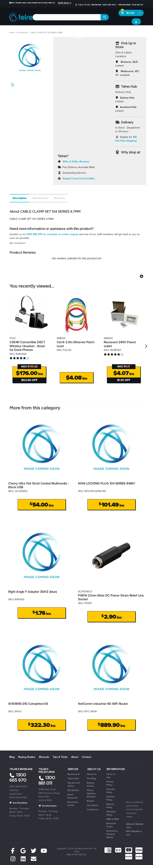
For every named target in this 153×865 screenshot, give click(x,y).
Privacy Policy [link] (109, 783)
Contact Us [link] (92, 809)
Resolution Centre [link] (73, 803)
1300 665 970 (34, 234)
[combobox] (67, 17)
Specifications (40, 198)
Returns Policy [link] (110, 805)
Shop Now (63, 3)
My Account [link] (73, 774)
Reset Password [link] (72, 796)
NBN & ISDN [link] (112, 819)
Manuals (44, 757)
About (74, 757)
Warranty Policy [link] (110, 813)
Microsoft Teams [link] (111, 825)
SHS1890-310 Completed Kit (28, 703)
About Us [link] (91, 774)
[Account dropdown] (136, 21)
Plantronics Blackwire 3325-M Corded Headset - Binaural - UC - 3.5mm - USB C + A (30, 849)
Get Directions (19, 802)
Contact (86, 757)
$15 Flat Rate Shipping (126, 139)
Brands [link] (90, 801)
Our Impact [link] (92, 805)
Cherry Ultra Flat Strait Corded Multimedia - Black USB (38, 485)
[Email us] (33, 859)
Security (109, 30)
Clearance (142, 30)
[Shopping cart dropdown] (140, 13)
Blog (12, 757)
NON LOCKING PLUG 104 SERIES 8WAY (106, 483)
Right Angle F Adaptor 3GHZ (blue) (32, 591)
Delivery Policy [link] (110, 798)
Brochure (59, 198)
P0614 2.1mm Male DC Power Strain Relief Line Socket (111, 597)
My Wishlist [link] (73, 790)
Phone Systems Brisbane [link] (91, 793)
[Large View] (12, 85)
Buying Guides (26, 757)
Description (20, 198)
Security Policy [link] (110, 790)
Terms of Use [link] (110, 775)
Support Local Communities (79, 178)
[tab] (19, 198)
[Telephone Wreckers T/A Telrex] (22, 16)
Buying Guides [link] (90, 784)
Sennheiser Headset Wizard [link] (112, 834)
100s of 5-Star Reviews (76, 162)
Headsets (34, 30)
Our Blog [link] (91, 778)
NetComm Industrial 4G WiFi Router (103, 703)
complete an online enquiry (62, 234)
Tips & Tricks (60, 757)
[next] (146, 346)
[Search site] (105, 17)
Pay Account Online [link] (74, 784)
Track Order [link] (73, 778)
